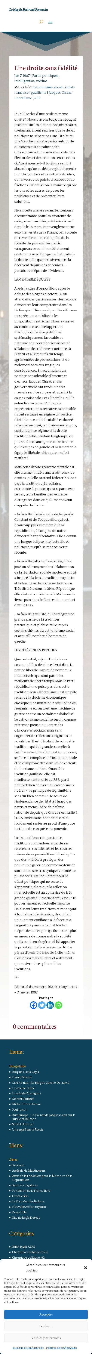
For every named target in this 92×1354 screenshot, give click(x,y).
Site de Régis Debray (26, 1217)
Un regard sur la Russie (27, 1129)
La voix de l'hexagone (26, 1093)
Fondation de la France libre (31, 1191)
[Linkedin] (50, 1005)
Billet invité (20, 1247)
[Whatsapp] (58, 1005)
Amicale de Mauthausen (28, 1170)
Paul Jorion (19, 1110)
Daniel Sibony (22, 1077)
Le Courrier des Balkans (28, 1201)
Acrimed (18, 1165)
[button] (85, 1268)
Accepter (46, 1314)
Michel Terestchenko (26, 1104)
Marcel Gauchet (23, 1099)
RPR (37, 98)
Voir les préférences (46, 1338)
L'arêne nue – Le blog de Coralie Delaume (40, 1083)
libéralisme (23, 98)
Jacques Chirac (60, 93)
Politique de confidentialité (28, 1348)
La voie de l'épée (23, 1088)
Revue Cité (19, 1212)
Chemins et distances (26, 1252)
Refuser (46, 1326)
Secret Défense (22, 1124)
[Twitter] (42, 1005)
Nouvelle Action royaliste (29, 1207)
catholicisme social (48, 87)
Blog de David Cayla (25, 1072)
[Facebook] (33, 1005)
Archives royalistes (25, 1185)
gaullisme (38, 93)
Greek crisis (20, 1196)
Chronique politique (26, 1257)
